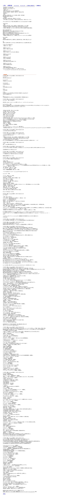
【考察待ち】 (38, 5)
